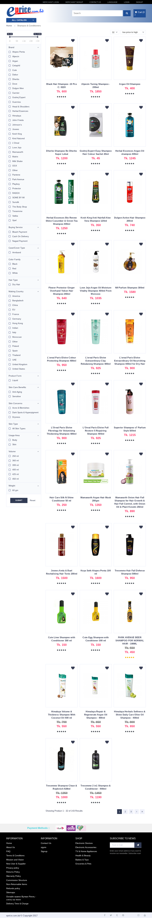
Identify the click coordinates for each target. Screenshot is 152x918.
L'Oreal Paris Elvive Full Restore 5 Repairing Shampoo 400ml (96, 430)
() (140, 13)
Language (112, 2)
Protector (16, 188)
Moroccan (17, 337)
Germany (16, 319)
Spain (15, 350)
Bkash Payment (19, 232)
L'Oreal (15, 143)
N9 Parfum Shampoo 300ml (129, 287)
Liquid (15, 380)
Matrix (15, 156)
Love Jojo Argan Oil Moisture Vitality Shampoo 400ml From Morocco (95, 290)
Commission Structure (16, 880)
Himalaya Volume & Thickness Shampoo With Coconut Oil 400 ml (61, 714)
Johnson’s (17, 125)
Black (14, 264)
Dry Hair (16, 284)
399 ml (15, 465)
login (126, 2)
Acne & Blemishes (20, 408)
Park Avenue (18, 179)
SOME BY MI (18, 197)
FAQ (8, 851)
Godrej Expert (18, 97)
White (15, 273)
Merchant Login (51, 2)
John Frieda (18, 120)
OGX (14, 165)
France (15, 314)
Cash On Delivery (20, 236)
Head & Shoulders (20, 106)
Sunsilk (15, 202)
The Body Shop (19, 207)
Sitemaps (10, 892)
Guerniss (16, 102)
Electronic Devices (84, 843)
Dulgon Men (18, 88)
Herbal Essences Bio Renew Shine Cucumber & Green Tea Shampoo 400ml (62, 220)
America (16, 296)
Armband (16, 252)
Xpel (14, 220)
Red (14, 268)
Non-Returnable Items (16, 884)
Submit (18, 500)
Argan (15, 61)
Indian (15, 328)
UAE (14, 360)
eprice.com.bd (13, 915)
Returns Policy (13, 872)
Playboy (16, 184)
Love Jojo (16, 147)
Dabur (15, 74)
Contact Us (95, 2)
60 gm (15, 490)
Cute (14, 70)
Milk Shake (17, 161)
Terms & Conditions (15, 855)
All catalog (19, 20)
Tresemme (17, 211)
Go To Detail (61, 59)
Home (9, 25)
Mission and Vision (15, 859)
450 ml (15, 479)
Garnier (15, 93)
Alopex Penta (18, 52)
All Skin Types (18, 428)
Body (14, 440)
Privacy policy (12, 868)
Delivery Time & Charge (17, 903)
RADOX (16, 193)
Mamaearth (17, 152)
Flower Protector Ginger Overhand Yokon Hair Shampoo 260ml (62, 290)
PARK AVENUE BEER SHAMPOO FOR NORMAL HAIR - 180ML (129, 640)
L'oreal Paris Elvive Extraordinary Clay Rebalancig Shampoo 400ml (96, 360)
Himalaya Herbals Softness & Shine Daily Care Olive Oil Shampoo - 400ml (129, 714)
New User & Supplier (16, 863)
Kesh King (17, 134)
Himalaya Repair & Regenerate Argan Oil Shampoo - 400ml (95, 714)
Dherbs (15, 79)
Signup (139, 2)
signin (43, 847)
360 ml (15, 460)
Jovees (15, 129)
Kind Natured (18, 138)
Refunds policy (13, 888)
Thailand (16, 355)
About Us (10, 847)
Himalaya (16, 115)
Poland (15, 346)
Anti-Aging (17, 392)
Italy (14, 332)
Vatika (15, 216)
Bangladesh (17, 300)
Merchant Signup (74, 2)
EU (13, 309)
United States (18, 369)
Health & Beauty (83, 855)
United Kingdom (19, 364)
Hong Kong (17, 323)
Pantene (16, 175)
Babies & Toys (82, 859)
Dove (14, 84)
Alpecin (15, 56)
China (15, 305)
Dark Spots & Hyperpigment (25, 412)
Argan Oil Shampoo (129, 84)
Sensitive (16, 396)
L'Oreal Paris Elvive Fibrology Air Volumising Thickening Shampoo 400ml (61, 430)
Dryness (16, 417)
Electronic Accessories (85, 847)
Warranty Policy (13, 876)
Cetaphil (16, 65)
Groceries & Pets (83, 863)
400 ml (15, 469)
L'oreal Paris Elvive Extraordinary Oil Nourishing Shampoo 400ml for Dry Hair (129, 360)
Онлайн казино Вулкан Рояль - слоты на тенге (21, 898)
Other (15, 170)
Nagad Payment (19, 241)
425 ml (15, 474)
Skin (14, 444)
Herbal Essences (20, 111)
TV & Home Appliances (86, 851)
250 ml (15, 456)
